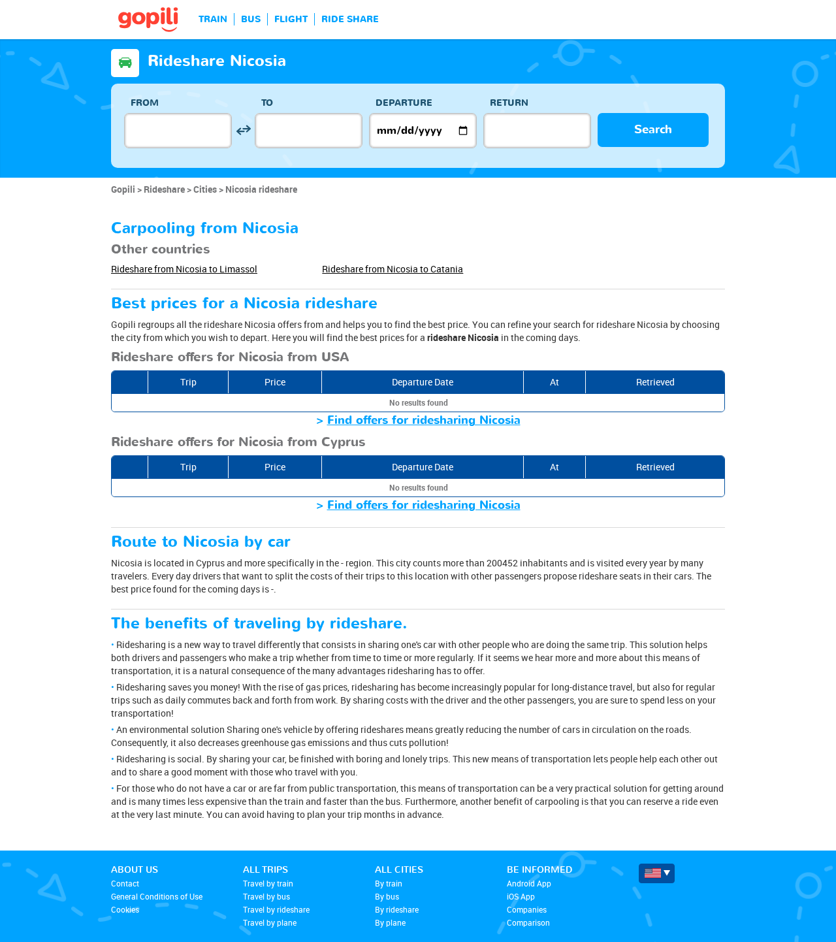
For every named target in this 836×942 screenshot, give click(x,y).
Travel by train (268, 883)
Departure (404, 103)
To (267, 103)
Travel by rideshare (276, 909)
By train (388, 883)
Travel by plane (270, 922)
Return (509, 103)
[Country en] (657, 873)
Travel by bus (266, 896)
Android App (529, 883)
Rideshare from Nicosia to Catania (392, 269)
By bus (387, 896)
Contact (125, 883)
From (145, 103)
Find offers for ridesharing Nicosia (424, 420)
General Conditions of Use (156, 896)
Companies (527, 909)
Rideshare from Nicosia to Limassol (184, 269)
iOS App (521, 896)
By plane (390, 922)
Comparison (528, 922)
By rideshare (397, 909)
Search (653, 130)
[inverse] (243, 130)
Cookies (125, 909)
